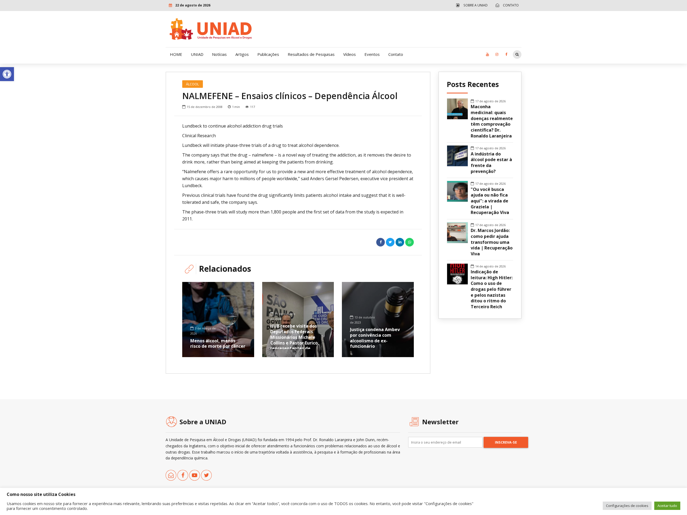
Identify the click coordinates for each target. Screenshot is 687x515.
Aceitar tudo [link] (667, 505)
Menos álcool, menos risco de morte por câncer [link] (217, 343)
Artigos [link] (242, 54)
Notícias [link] (219, 54)
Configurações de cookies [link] (627, 505)
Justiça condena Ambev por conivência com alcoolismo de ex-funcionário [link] (375, 338)
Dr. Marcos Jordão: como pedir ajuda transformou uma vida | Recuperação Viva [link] (492, 242)
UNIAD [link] (197, 54)
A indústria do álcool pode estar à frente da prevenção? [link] (491, 162)
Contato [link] (395, 54)
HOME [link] (176, 54)
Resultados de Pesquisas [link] (311, 54)
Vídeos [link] (349, 54)
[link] (7, 74)
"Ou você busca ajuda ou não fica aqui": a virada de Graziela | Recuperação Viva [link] (490, 201)
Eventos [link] (372, 54)
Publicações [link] (268, 54)
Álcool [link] (192, 84)
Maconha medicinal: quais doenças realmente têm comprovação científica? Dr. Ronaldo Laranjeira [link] (492, 121)
